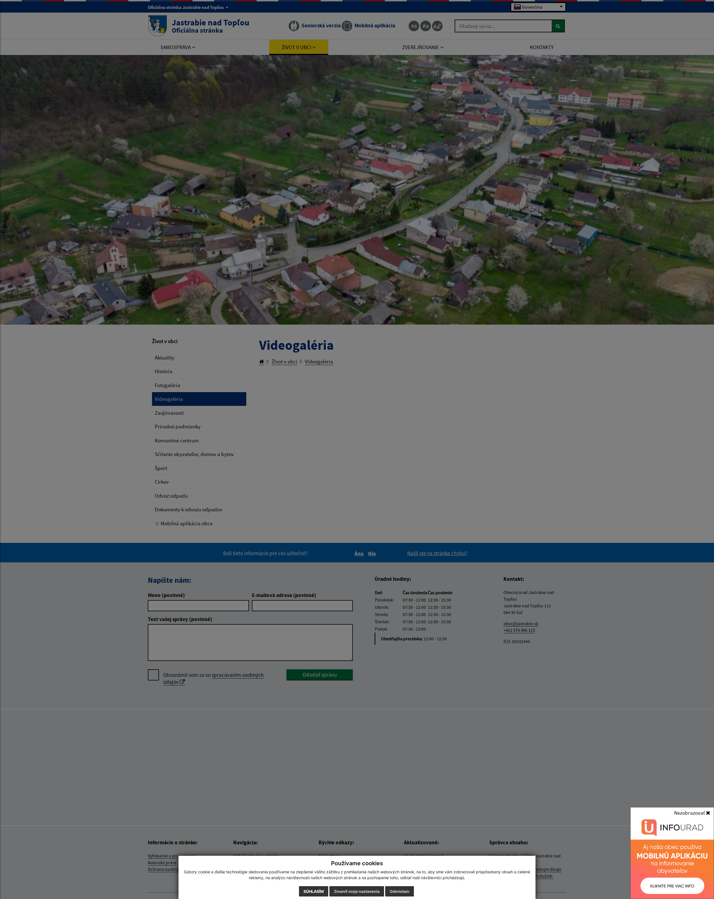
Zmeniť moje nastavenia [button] (357, 891)
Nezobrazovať (690, 812)
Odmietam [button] (399, 891)
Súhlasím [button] (313, 891)
